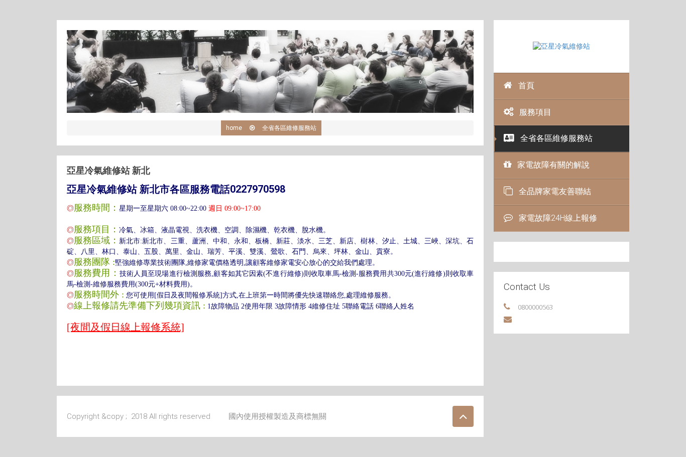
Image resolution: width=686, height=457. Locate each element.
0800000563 (535, 307)
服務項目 (535, 112)
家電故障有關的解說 (553, 165)
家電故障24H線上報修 (558, 218)
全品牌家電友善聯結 (555, 191)
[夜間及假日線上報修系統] (125, 327)
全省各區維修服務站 (556, 138)
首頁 (526, 85)
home (234, 127)
